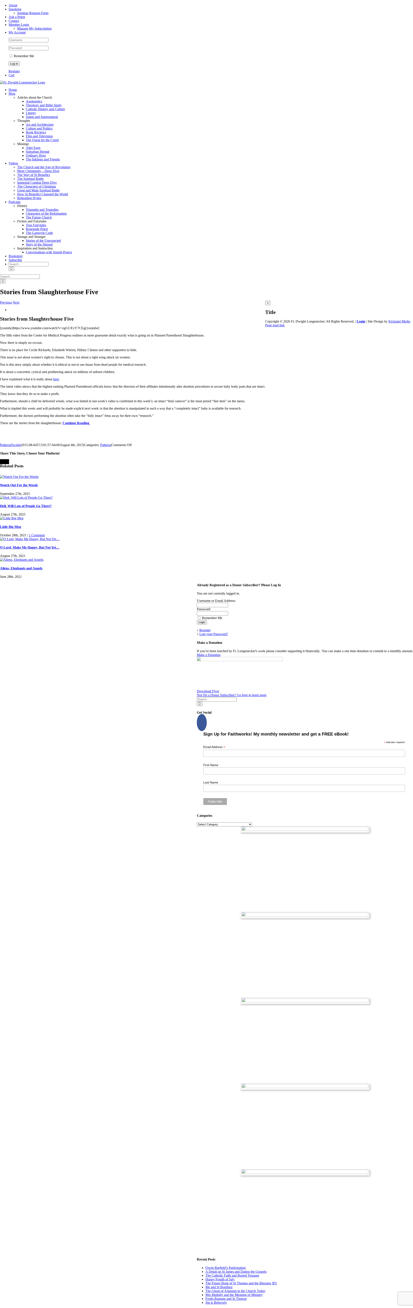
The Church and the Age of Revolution (43, 167)
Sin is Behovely (216, 1302)
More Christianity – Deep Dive (38, 171)
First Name (210, 765)
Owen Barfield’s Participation (225, 1268)
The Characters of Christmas (36, 186)
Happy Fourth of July (220, 1279)
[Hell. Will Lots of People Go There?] (26, 497)
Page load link (275, 325)
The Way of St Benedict (33, 175)
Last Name (210, 782)
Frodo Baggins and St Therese (226, 1298)
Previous (6, 302)
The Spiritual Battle (30, 179)
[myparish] (305, 829)
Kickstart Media (399, 321)
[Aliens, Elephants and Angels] (21, 559)
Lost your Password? (213, 634)
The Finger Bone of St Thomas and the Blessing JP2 (241, 1283)
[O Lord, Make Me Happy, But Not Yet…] (30, 539)
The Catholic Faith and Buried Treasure (232, 1275)
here (56, 379)
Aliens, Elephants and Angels (21, 568)
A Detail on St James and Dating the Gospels (236, 1271)
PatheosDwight (10, 445)
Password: (204, 609)
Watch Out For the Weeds (19, 485)
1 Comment (37, 535)
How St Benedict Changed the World (42, 194)
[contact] (305, 1172)
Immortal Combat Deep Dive (37, 182)
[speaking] (305, 1087)
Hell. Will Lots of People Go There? (26, 506)
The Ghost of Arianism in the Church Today (235, 1291)
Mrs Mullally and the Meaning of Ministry (234, 1295)
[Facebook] (202, 722)
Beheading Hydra (29, 198)
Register (14, 71)
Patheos (105, 445)
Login (361, 321)
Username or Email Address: (216, 601)
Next (16, 302)
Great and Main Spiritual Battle (38, 190)
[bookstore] (305, 1001)
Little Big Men (10, 527)
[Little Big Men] (11, 518)
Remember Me (23, 56)
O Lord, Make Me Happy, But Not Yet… (29, 547)
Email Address (214, 747)
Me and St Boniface (219, 1287)
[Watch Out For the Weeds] (19, 477)
